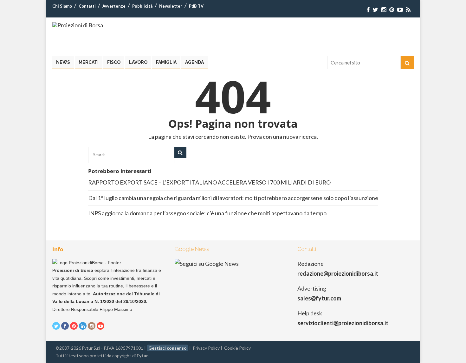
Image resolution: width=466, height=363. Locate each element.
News (63, 62)
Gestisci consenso (167, 348)
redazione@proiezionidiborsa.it (337, 273)
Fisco (113, 62)
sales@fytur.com (319, 298)
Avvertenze (114, 6)
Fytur (142, 355)
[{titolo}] (368, 10)
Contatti (87, 6)
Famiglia (166, 62)
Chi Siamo (62, 6)
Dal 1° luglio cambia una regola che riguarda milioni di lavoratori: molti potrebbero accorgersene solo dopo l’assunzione (233, 197)
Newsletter (170, 6)
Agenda (194, 62)
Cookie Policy (237, 348)
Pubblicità (142, 6)
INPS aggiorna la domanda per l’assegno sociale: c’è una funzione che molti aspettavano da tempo (207, 213)
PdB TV (196, 6)
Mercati (89, 62)
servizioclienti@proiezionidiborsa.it (342, 322)
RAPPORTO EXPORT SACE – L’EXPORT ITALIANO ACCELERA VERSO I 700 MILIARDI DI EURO (209, 182)
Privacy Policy (206, 348)
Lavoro (138, 62)
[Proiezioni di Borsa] (77, 25)
